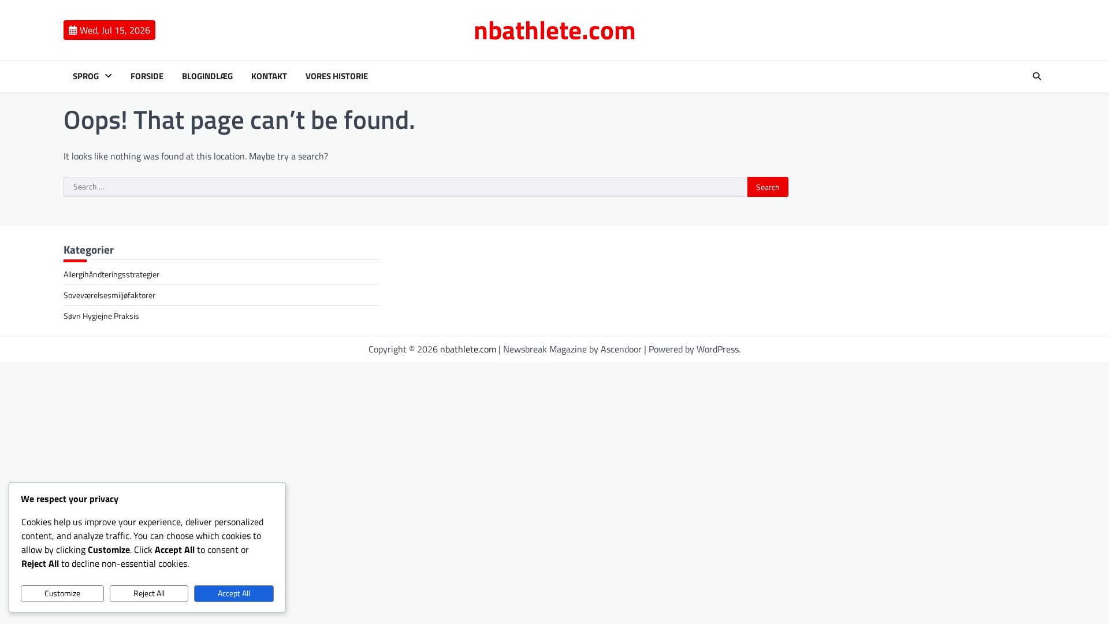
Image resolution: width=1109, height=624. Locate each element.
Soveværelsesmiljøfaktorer (109, 295)
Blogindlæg (207, 76)
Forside (147, 76)
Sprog (86, 76)
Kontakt (269, 76)
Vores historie (337, 76)
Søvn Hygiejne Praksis (101, 316)
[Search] (1036, 76)
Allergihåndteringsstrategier (111, 274)
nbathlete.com (555, 29)
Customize (62, 593)
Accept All (234, 593)
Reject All (149, 593)
